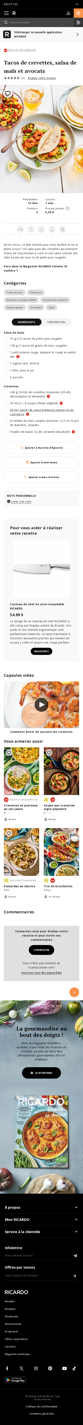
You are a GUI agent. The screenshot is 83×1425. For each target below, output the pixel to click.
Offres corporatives (16, 1339)
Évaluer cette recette (42, 78)
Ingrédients (26, 322)
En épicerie (11, 1331)
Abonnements (13, 1324)
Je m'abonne (44, 1073)
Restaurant (11, 1316)
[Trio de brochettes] (61, 852)
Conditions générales (41, 1413)
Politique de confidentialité (41, 1406)
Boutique (10, 1309)
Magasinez (41, 651)
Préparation (56, 322)
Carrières (10, 1346)
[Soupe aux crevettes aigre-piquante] (61, 771)
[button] (78, 13)
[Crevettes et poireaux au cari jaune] (21, 771)
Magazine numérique (17, 1354)
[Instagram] (37, 1368)
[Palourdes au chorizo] (21, 852)
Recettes (10, 1301)
